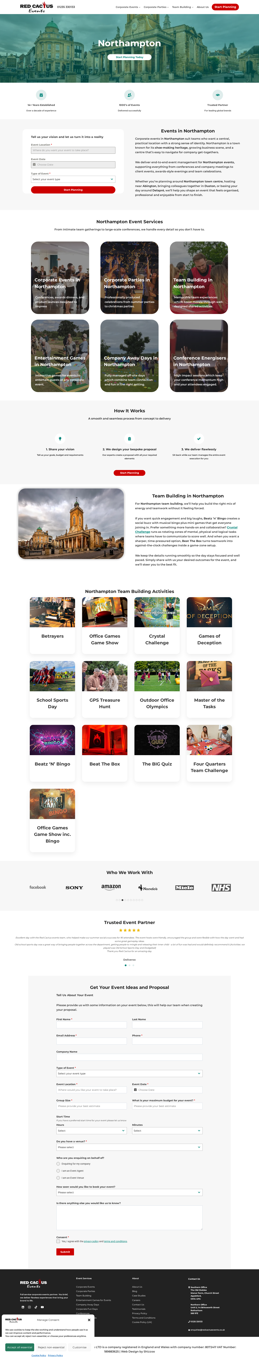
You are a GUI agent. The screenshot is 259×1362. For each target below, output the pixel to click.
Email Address (66, 1035)
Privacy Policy (55, 1355)
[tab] (117, 900)
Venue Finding (83, 1322)
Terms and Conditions (143, 1317)
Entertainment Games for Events (93, 1300)
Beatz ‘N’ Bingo (52, 764)
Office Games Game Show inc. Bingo (52, 834)
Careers (136, 1300)
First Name (64, 1019)
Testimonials (138, 1309)
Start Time (63, 1116)
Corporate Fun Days (87, 1309)
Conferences (83, 1313)
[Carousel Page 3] (133, 965)
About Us (203, 7)
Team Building (83, 1295)
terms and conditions (115, 1241)
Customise (80, 1347)
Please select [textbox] (66, 1147)
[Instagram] (29, 1307)
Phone (137, 1035)
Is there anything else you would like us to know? (88, 1203)
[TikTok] (36, 1307)
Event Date (38, 159)
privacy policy (91, 1241)
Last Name (139, 1019)
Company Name (66, 1051)
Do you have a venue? (71, 1141)
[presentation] (52, 612)
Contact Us (138, 1304)
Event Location (41, 144)
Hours (60, 1124)
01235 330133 (66, 7)
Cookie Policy (39, 1355)
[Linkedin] (23, 1307)
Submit (65, 1251)
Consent (62, 1237)
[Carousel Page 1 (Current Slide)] (126, 965)
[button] (89, 1320)
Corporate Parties (85, 1291)
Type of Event (40, 173)
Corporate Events (85, 1286)
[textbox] (70, 179)
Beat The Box (105, 764)
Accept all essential (19, 1347)
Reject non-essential (51, 1347)
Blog (134, 1291)
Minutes (137, 1124)
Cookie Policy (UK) (142, 1322)
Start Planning (225, 7)
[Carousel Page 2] (129, 965)
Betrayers (52, 636)
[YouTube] (42, 1307)
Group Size (64, 1100)
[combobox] (73, 179)
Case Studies (139, 1295)
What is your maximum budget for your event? (163, 1100)
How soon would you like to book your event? (85, 1186)
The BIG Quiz (157, 764)
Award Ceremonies (86, 1317)
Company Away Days (87, 1304)
